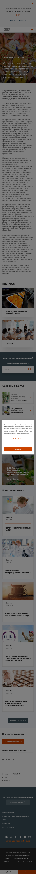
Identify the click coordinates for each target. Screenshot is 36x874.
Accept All (18, 449)
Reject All (18, 444)
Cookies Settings (18, 439)
